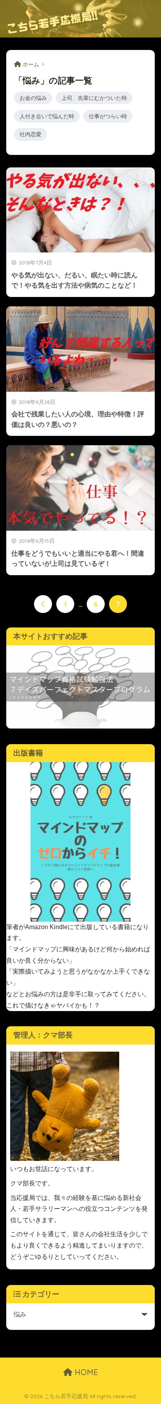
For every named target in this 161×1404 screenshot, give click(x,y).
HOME (85, 1372)
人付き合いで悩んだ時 (47, 116)
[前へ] (43, 604)
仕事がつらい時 (108, 116)
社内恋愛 (30, 134)
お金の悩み (33, 98)
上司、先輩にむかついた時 (94, 98)
